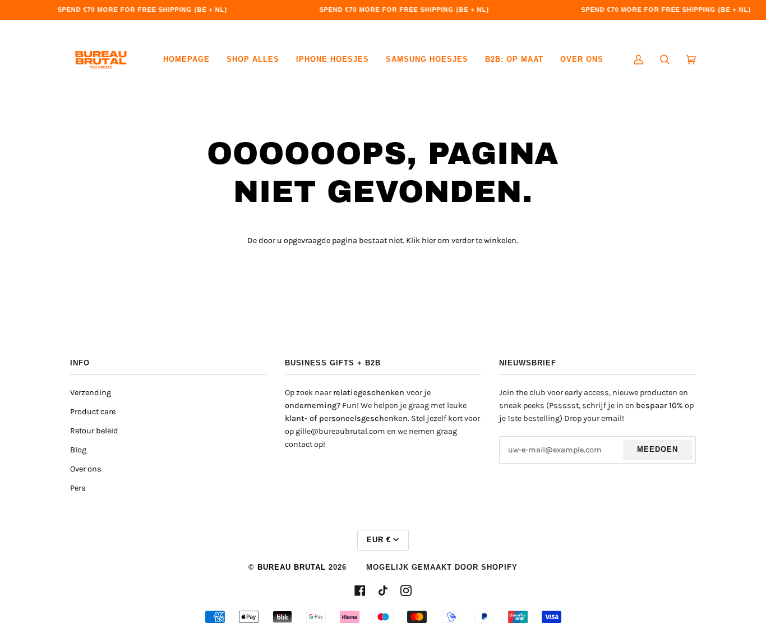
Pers (78, 488)
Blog (78, 450)
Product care (93, 411)
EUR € (379, 540)
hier (429, 240)
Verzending (90, 392)
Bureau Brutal (291, 567)
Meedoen (657, 450)
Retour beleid (94, 431)
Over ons (85, 469)
